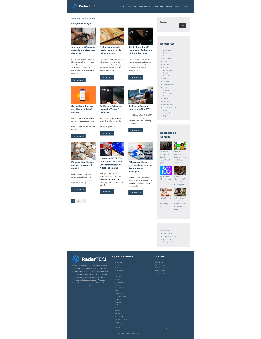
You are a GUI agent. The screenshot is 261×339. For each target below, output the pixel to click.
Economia (166, 81)
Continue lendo (78, 80)
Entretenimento (168, 84)
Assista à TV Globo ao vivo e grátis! (165, 179)
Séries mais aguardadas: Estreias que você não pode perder (165, 157)
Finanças (166, 90)
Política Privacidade (170, 236)
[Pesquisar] (182, 25)
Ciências (166, 64)
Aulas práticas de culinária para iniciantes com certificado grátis (180, 203)
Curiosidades (158, 6)
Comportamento (169, 70)
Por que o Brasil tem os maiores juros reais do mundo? (82, 165)
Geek (164, 96)
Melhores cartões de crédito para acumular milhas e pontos (111, 50)
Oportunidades (144, 6)
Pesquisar (163, 22)
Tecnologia (167, 113)
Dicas (122, 6)
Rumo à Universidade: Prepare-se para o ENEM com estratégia (180, 157)
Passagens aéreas (169, 107)
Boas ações (167, 59)
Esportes (166, 87)
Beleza (177, 6)
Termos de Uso (168, 242)
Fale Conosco (167, 233)
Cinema (165, 67)
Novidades (166, 101)
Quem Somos (167, 239)
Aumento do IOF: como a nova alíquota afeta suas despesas (83, 50)
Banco (165, 53)
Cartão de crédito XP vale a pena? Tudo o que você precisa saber (140, 50)
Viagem (165, 116)
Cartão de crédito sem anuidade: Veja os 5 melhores (111, 109)
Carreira (166, 61)
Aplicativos (132, 6)
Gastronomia (167, 93)
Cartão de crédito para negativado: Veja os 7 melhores (82, 109)
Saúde (185, 6)
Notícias (166, 99)
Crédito (169, 6)
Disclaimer (166, 230)
